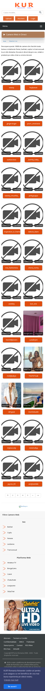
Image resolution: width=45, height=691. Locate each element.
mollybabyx (11, 376)
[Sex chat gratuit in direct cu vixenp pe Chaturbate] (11, 70)
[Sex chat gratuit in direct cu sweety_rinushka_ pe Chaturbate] (11, 178)
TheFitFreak (33, 376)
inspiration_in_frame (12, 232)
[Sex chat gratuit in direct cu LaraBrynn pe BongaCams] (33, 323)
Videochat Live (13, 41)
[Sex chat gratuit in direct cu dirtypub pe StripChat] (11, 395)
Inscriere (21, 18)
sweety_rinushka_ (12, 195)
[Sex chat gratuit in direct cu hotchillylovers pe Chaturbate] (11, 323)
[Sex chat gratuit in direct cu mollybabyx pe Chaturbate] (11, 359)
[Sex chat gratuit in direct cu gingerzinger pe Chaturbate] (11, 106)
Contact (19, 645)
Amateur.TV (11, 562)
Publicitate (30, 642)
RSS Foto (7, 649)
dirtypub (11, 412)
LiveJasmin (11, 586)
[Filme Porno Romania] (22, 5)
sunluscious (11, 159)
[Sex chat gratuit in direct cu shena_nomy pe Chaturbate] (33, 251)
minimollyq (33, 448)
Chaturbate (6, 81)
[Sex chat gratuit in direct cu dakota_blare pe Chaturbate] (33, 214)
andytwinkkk (33, 484)
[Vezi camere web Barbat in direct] (4, 527)
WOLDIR (16, 649)
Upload (8, 18)
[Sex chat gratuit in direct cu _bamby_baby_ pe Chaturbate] (33, 142)
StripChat (27, 369)
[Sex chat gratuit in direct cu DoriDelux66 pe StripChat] (33, 395)
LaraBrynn (33, 340)
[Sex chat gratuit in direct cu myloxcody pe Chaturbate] (11, 431)
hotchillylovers (11, 340)
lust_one (33, 304)
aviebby (11, 304)
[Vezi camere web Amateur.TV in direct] (4, 562)
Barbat (9, 527)
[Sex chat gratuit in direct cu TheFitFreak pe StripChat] (33, 359)
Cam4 (9, 574)
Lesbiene (10, 544)
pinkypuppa (33, 195)
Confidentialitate (10, 642)
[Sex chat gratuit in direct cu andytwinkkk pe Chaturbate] (33, 467)
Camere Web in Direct (15, 34)
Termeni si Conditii (20, 638)
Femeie (10, 538)
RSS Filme (29, 645)
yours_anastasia (33, 123)
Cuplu (9, 532)
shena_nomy (33, 268)
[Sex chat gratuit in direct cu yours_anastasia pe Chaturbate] (33, 106)
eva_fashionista (11, 268)
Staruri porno (9, 645)
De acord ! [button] (12, 686)
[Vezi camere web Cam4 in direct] (4, 574)
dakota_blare (33, 232)
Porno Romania (18, 653)
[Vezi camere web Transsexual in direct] (4, 550)
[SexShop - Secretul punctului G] (23, 506)
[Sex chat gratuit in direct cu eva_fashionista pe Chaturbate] (11, 251)
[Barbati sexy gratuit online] (22, 615)
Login (33, 18)
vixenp (11, 87)
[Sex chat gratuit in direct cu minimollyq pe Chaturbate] (33, 431)
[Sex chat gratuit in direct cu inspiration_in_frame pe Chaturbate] (11, 214)
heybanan (33, 87)
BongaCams (28, 333)
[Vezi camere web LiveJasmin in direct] (4, 586)
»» (38, 495)
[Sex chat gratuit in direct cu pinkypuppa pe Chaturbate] (33, 178)
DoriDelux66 (33, 412)
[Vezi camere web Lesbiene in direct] (4, 544)
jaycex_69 (12, 484)
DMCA (21, 642)
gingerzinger (11, 123)
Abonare (7, 638)
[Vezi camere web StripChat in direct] (4, 591)
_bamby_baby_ (33, 159)
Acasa (4, 41)
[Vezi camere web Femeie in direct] (4, 538)
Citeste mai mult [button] (11, 680)
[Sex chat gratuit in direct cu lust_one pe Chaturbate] (33, 287)
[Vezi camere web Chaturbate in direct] (4, 580)
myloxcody (11, 448)
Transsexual (12, 550)
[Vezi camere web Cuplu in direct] (4, 532)
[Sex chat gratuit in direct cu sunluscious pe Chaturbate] (11, 142)
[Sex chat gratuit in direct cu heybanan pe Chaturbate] (33, 70)
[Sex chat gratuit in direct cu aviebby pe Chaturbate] (11, 287)
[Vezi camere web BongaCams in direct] (4, 568)
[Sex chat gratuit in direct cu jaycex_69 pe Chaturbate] (11, 467)
